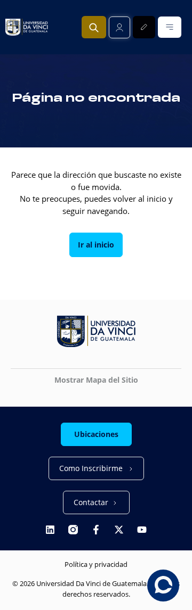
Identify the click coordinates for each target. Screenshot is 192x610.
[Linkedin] (50, 529)
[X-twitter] (119, 529)
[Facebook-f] (96, 529)
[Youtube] (142, 529)
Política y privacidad (96, 564)
